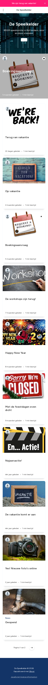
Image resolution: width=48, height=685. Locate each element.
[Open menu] (3, 10)
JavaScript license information (24, 677)
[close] (45, 3)
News (7, 618)
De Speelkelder (24, 10)
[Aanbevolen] (41, 216)
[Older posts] (31, 647)
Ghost (32, 671)
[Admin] (5, 58)
